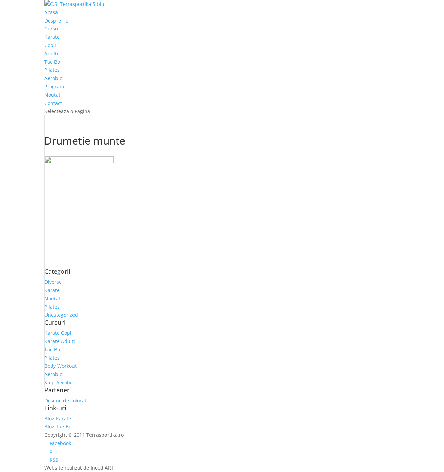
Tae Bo (52, 62)
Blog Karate (57, 418)
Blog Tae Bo (57, 426)
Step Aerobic (59, 382)
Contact (53, 103)
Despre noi (57, 20)
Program (54, 86)
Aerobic (53, 78)
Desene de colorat (65, 400)
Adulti (51, 53)
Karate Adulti (59, 341)
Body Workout (60, 365)
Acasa (51, 12)
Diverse (53, 282)
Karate (52, 37)
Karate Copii (58, 333)
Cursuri (53, 28)
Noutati (53, 94)
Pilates (52, 70)
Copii (50, 45)
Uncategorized (61, 315)
